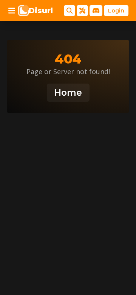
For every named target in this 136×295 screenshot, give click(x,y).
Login (116, 10)
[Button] (11, 11)
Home (68, 92)
